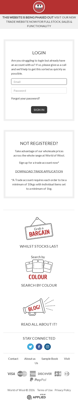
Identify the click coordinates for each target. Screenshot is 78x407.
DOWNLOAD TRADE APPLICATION (39, 171)
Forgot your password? (25, 98)
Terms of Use (45, 390)
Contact (13, 358)
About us (30, 358)
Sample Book (50, 358)
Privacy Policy (63, 390)
